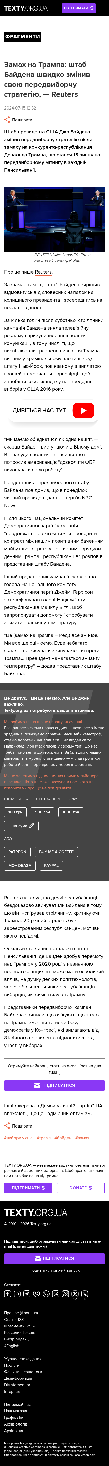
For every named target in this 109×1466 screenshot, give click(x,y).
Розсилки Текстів (19, 1332)
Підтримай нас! (18, 1404)
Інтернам (12, 1391)
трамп (45, 1138)
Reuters (43, 272)
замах (83, 1138)
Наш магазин (16, 1411)
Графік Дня (14, 1417)
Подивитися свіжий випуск (55, 1270)
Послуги (12, 1365)
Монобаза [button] (19, 865)
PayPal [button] (51, 865)
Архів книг (14, 1430)
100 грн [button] (15, 812)
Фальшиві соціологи (23, 1371)
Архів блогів (15, 1424)
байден (64, 1138)
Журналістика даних (22, 1358)
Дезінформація (18, 1378)
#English (11, 1345)
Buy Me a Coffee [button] (56, 851)
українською (39, 1451)
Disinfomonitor (17, 1385)
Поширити (21, 120)
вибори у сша (20, 1138)
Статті (9, 1319)
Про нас (11, 1312)
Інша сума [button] (17, 826)
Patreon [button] (17, 851)
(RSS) (20, 1319)
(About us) (29, 1312)
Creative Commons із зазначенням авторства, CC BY (55, 1447)
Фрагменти (14, 1326)
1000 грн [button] (71, 812)
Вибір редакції (17, 1339)
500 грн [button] (42, 812)
